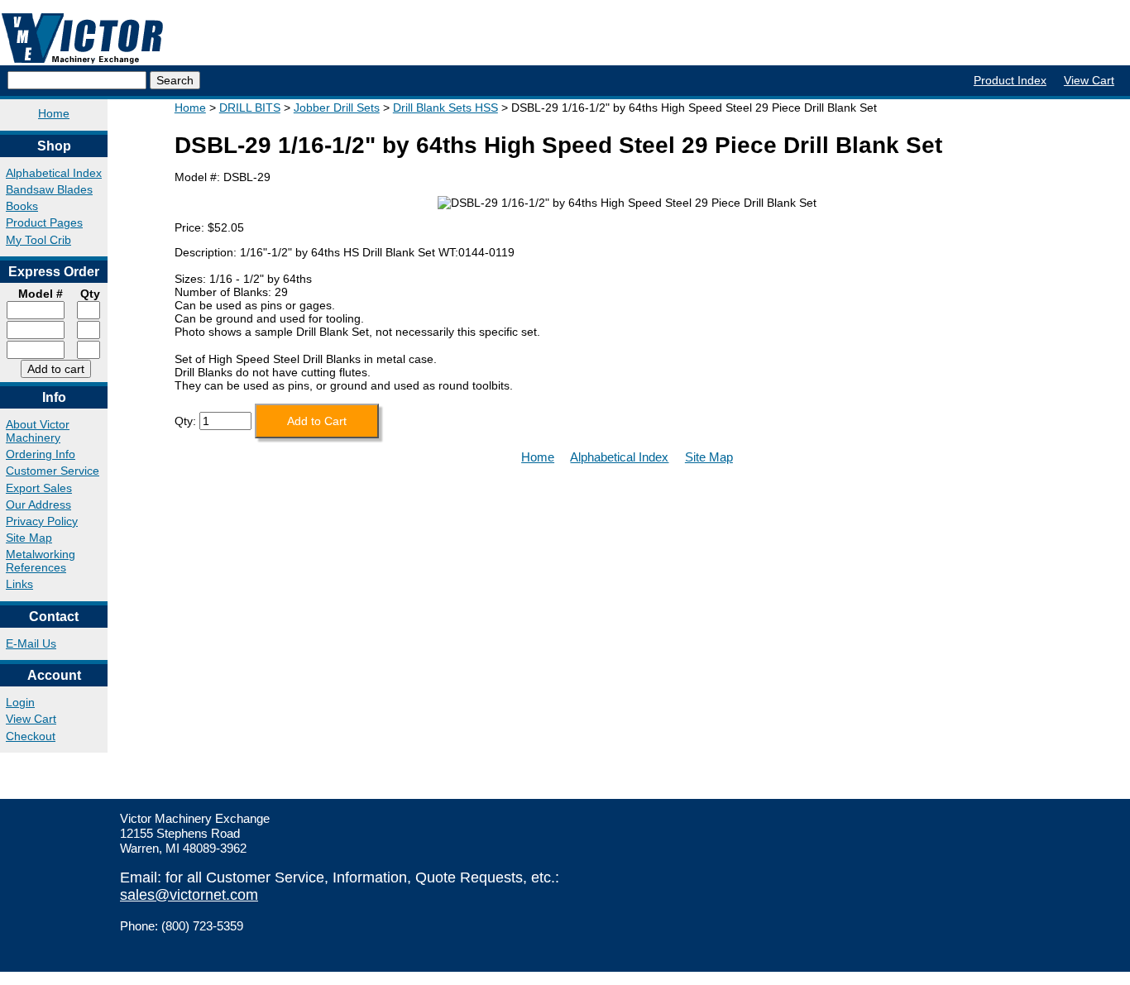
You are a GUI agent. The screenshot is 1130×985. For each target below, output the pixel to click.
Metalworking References (40, 560)
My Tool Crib (38, 239)
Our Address (38, 504)
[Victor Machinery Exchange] (82, 38)
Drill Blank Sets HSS (445, 107)
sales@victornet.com (189, 895)
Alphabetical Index (54, 172)
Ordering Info (40, 454)
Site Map (29, 537)
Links (19, 584)
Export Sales (39, 488)
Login (20, 702)
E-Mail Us (31, 643)
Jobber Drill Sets (337, 107)
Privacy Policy (42, 521)
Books (22, 206)
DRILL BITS (249, 107)
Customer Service (52, 470)
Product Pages (44, 222)
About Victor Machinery (37, 431)
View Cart (1089, 80)
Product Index (1010, 80)
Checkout (30, 736)
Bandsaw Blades (49, 189)
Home (53, 113)
